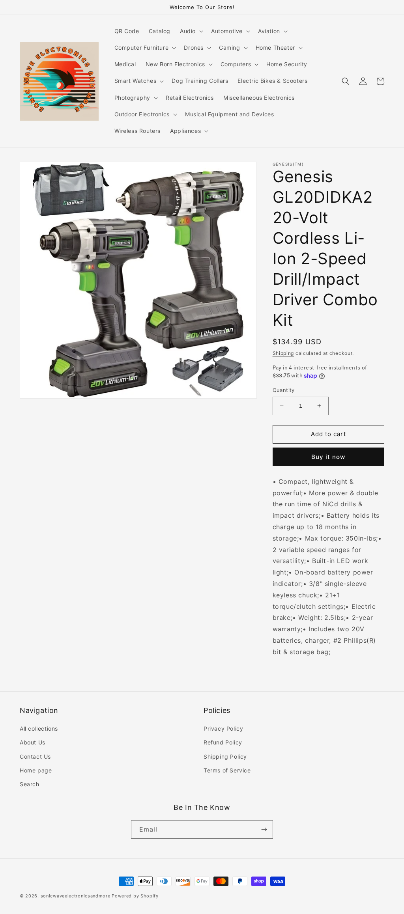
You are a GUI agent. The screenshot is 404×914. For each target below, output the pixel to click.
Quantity (284, 390)
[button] (190, 31)
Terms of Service (227, 770)
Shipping (283, 353)
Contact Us (35, 756)
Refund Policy (223, 742)
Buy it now (328, 457)
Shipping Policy (225, 756)
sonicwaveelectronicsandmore (75, 896)
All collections (39, 728)
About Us (32, 742)
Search (29, 784)
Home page (36, 770)
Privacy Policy (223, 728)
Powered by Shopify (135, 896)
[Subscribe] (264, 829)
